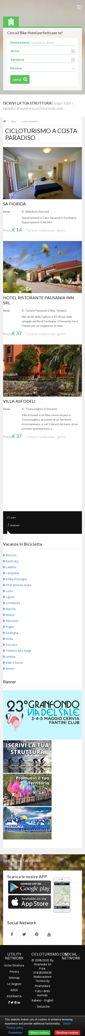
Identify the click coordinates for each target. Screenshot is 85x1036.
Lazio (9, 591)
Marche (10, 609)
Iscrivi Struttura (14, 965)
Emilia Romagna (16, 579)
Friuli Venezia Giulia (18, 585)
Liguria (9, 597)
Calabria (10, 567)
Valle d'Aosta (14, 663)
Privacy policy (14, 1027)
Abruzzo (11, 555)
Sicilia (9, 639)
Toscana (11, 645)
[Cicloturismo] (12, 934)
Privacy (14, 971)
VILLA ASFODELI (19, 401)
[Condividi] (9, 1002)
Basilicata (11, 561)
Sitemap (14, 978)
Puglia (9, 627)
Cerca (17, 79)
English (48, 1000)
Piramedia (41, 986)
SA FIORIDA (14, 203)
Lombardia (12, 603)
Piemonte (12, 621)
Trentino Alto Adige (18, 651)
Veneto (10, 668)
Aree (13, 121)
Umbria (10, 657)
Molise (9, 615)
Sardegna (11, 633)
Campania (12, 573)
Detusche (43, 1006)
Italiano (36, 1000)
